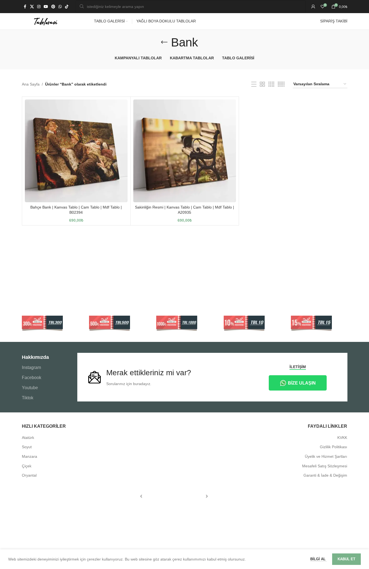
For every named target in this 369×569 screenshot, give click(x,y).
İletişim (298, 367)
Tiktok (27, 397)
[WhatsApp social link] (60, 6)
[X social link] (32, 6)
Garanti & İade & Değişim (325, 475)
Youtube (30, 387)
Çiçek (26, 466)
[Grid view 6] (281, 84)
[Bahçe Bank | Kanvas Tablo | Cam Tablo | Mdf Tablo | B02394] (76, 150)
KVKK (342, 437)
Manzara (29, 456)
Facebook (31, 377)
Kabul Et (346, 559)
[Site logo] (45, 21)
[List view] (253, 84)
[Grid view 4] (271, 84)
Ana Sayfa (31, 84)
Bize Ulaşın (302, 383)
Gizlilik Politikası (333, 447)
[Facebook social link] (25, 6)
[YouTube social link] (46, 6)
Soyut (27, 447)
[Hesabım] (313, 6)
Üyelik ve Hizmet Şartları (326, 456)
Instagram (31, 367)
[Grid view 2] (262, 84)
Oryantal (29, 475)
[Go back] (164, 42)
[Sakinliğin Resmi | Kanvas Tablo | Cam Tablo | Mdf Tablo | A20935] (184, 150)
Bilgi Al (318, 559)
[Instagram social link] (39, 6)
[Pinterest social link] (53, 6)
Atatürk (28, 437)
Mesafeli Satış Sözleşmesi (324, 466)
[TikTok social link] (66, 6)
